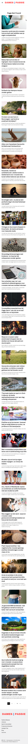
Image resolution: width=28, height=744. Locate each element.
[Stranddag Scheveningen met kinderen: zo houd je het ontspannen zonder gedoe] (14, 245)
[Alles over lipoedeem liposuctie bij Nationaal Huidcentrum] (14, 135)
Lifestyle (4, 722)
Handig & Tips (5, 728)
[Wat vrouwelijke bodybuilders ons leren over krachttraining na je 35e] (14, 440)
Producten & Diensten (7, 726)
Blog (3, 730)
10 (17, 703)
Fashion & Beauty (6, 720)
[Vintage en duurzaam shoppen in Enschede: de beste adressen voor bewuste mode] (14, 218)
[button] (2, 2)
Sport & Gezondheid (6, 724)
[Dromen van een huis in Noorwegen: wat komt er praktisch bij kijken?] (14, 108)
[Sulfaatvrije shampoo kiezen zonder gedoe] (14, 81)
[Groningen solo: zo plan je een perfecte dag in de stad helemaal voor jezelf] (14, 191)
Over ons (4, 732)
